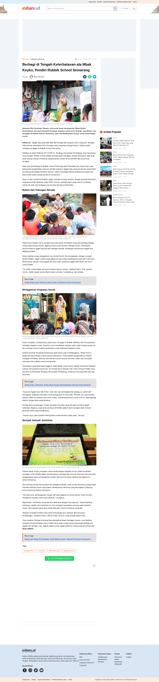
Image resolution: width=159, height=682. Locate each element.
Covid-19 (83, 665)
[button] (134, 8)
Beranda (25, 59)
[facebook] (85, 77)
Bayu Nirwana (39, 77)
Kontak (99, 2)
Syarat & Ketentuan (109, 2)
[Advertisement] (79, 35)
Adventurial (102, 659)
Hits (81, 657)
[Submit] (115, 8)
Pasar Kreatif (85, 660)
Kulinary (101, 662)
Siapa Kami (92, 2)
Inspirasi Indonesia (37, 59)
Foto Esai (118, 657)
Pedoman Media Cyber (124, 2)
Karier (135, 2)
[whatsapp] (89, 77)
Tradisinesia (102, 657)
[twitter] (94, 77)
